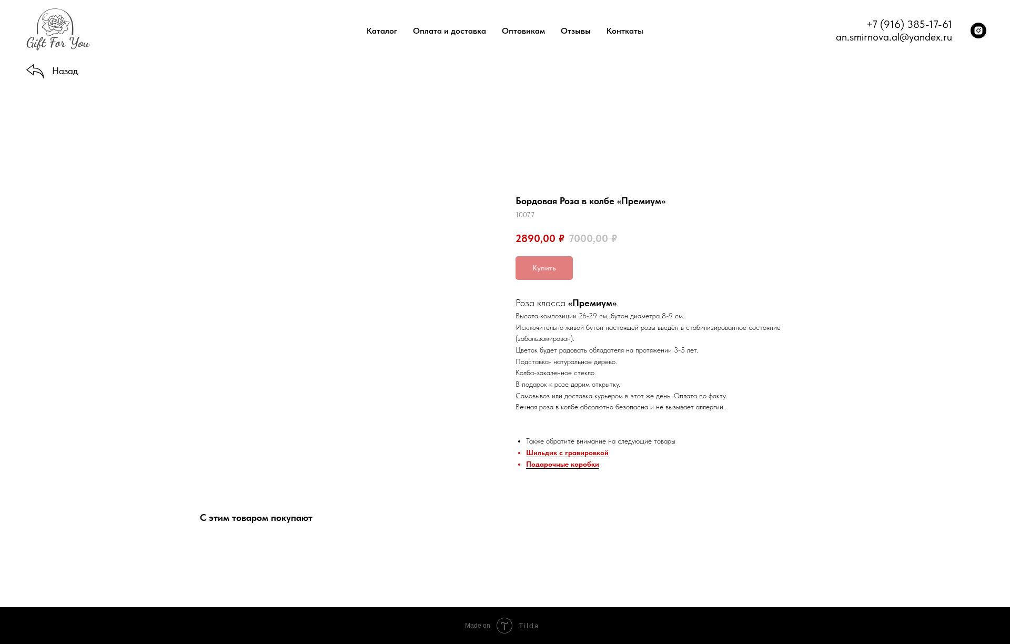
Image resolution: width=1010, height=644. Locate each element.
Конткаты (625, 31)
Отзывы (576, 31)
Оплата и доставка (449, 31)
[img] (35, 71)
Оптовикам (523, 31)
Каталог (382, 31)
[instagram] (978, 30)
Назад (65, 70)
